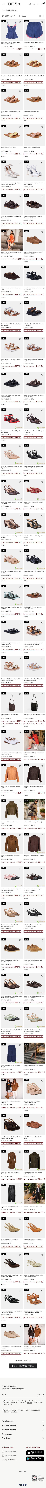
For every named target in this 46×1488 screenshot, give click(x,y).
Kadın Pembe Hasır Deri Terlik (32, 147)
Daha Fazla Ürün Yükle (23, 1366)
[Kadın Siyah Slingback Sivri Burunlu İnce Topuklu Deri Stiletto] (34, 454)
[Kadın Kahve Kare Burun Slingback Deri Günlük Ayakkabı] (34, 876)
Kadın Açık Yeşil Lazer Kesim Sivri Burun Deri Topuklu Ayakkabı (32, 1030)
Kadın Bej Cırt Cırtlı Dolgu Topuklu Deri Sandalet (10, 360)
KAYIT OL (41, 1394)
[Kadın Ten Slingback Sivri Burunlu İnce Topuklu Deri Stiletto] (12, 454)
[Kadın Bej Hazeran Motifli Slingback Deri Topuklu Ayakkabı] (34, 1263)
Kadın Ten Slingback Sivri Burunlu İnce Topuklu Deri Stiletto (11, 467)
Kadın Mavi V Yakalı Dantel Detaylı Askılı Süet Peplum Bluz (10, 43)
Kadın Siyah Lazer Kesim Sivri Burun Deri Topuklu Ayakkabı (33, 925)
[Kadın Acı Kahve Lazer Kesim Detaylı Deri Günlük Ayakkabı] (34, 984)
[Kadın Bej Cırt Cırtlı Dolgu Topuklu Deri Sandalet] (12, 347)
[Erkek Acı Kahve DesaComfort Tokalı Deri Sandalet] (12, 204)
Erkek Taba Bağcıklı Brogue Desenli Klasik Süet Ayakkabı (33, 253)
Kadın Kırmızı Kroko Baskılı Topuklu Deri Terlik (33, 503)
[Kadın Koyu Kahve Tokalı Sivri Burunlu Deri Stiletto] (12, 490)
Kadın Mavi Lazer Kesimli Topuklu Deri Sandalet (11, 608)
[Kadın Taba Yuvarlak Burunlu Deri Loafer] (34, 1124)
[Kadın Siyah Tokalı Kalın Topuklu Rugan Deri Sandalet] (34, 275)
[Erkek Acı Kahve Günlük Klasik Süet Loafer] (12, 275)
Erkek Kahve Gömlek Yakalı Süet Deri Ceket (34, 856)
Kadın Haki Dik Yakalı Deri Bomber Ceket (10, 822)
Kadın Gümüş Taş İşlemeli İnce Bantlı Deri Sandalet (33, 360)
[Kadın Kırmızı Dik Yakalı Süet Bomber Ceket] (34, 740)
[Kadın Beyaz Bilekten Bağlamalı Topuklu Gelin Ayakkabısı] (34, 170)
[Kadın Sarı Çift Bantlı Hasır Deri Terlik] (34, 63)
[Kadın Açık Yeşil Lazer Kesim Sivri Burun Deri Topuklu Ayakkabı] (34, 1017)
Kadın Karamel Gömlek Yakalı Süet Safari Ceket (10, 856)
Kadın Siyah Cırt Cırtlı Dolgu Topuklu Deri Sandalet (34, 324)
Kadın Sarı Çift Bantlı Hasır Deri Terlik (34, 76)
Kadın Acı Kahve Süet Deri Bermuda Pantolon (33, 1066)
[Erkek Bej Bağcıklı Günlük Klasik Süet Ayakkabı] (12, 1334)
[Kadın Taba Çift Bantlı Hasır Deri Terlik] (12, 63)
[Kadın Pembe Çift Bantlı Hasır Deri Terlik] (12, 99)
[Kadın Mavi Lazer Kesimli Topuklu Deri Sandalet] (12, 595)
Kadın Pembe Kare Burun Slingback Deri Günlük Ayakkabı (10, 889)
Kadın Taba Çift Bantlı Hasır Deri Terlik (11, 76)
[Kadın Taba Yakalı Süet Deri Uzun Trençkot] (12, 1160)
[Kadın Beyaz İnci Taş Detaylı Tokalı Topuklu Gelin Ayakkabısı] (12, 170)
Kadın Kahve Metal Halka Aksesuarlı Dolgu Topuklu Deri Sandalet (33, 643)
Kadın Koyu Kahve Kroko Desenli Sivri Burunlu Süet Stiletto (11, 1276)
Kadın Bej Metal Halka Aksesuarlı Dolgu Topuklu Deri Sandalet (11, 679)
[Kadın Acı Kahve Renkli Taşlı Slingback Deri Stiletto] (34, 418)
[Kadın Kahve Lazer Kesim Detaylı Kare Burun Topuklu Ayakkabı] (12, 984)
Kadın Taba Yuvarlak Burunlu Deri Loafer (33, 1137)
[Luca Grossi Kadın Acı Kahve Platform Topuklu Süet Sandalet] (12, 1124)
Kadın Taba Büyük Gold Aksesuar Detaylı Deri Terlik (33, 608)
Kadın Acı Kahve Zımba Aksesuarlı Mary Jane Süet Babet (33, 217)
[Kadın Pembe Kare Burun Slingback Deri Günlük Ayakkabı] (12, 876)
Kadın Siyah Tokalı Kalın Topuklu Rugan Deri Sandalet (34, 288)
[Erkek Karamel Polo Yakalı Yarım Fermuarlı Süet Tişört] (34, 1334)
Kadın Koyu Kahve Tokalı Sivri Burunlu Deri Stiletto (11, 503)
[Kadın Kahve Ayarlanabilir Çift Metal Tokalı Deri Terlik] (34, 383)
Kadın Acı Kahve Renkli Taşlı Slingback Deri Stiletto (34, 431)
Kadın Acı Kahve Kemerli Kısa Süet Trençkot (10, 1101)
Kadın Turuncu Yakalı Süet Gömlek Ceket (10, 787)
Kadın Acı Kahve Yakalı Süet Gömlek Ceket (33, 787)
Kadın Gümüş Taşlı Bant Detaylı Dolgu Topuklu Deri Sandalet (34, 679)
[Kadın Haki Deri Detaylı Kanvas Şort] (34, 809)
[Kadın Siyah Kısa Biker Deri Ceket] (34, 1194)
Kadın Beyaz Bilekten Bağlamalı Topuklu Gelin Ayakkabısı (34, 183)
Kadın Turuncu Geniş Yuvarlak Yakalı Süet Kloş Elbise (11, 253)
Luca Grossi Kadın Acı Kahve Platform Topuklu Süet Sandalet (11, 1137)
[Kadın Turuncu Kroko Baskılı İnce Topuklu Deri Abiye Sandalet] (34, 1298)
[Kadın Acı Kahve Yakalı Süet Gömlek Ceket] (34, 774)
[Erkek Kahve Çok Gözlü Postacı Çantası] (12, 702)
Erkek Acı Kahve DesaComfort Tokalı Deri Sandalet (11, 217)
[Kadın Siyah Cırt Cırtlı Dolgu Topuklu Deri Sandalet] (34, 311)
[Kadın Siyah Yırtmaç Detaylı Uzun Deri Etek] (12, 1194)
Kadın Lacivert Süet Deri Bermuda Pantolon (10, 1066)
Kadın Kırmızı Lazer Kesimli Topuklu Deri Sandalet (10, 431)
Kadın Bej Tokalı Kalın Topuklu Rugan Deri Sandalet (11, 324)
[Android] (35, 1458)
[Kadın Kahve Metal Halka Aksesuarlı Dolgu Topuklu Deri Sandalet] (34, 630)
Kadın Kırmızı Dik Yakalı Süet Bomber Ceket (34, 753)
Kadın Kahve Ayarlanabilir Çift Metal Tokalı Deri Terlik (33, 396)
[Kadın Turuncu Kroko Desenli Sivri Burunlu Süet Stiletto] (34, 1227)
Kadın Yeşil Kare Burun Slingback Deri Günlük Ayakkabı (11, 1030)
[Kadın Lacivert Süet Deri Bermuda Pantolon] (12, 1053)
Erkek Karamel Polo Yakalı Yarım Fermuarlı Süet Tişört (32, 1347)
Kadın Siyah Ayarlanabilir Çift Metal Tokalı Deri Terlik (10, 396)
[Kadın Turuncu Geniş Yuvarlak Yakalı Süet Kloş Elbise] (12, 240)
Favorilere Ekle (20, 22)
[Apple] (35, 1452)
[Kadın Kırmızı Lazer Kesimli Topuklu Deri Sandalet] (12, 418)
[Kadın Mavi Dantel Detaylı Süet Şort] (34, 30)
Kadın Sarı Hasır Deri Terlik (8, 147)
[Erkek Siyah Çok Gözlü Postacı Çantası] (34, 702)
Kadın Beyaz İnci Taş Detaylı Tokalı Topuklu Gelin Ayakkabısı (10, 183)
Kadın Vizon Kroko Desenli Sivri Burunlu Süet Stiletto (9, 1240)
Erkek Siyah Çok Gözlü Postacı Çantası (34, 714)
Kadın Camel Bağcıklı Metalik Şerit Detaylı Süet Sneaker (33, 961)
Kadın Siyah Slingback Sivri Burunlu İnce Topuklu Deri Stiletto (33, 467)
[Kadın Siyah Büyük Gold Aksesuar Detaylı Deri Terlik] (12, 630)
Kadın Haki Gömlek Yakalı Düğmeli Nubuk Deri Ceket (33, 1173)
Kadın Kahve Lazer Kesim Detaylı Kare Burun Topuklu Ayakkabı (11, 997)
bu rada (29, 1402)
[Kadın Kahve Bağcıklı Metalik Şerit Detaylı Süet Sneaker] (12, 948)
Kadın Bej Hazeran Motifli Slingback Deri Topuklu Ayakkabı (33, 1276)
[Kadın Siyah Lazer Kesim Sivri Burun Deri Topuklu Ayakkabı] (34, 912)
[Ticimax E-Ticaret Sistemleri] (23, 1485)
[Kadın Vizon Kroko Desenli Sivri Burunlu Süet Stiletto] (12, 1227)
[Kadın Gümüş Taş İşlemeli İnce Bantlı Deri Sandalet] (34, 347)
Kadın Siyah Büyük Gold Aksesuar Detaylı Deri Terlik (10, 643)
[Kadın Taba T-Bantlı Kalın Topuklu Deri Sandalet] (12, 523)
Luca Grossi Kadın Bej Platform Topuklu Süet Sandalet (32, 1101)
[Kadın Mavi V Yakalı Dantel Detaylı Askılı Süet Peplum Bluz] (12, 30)
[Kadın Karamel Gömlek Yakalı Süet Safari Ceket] (12, 843)
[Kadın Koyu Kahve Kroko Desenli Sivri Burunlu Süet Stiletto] (12, 1263)
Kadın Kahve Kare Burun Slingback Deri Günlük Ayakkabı (33, 889)
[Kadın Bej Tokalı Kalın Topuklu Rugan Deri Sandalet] (12, 311)
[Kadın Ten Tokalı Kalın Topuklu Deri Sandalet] (12, 559)
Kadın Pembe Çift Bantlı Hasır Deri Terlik (10, 112)
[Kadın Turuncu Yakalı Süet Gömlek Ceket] (12, 774)
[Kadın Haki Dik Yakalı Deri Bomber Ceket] (12, 809)
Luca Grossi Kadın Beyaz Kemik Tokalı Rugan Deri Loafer (11, 753)
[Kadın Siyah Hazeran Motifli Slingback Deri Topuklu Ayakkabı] (12, 1298)
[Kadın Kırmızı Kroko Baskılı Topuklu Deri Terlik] (34, 490)
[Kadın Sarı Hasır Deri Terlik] (12, 135)
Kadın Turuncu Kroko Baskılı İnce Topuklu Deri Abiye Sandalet (33, 1311)
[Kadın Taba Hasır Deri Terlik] (34, 99)
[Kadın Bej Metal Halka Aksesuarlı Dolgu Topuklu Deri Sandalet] (12, 666)
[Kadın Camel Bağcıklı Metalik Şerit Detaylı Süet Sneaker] (34, 948)
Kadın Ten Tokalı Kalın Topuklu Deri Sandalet (10, 572)
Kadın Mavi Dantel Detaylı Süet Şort (33, 42)
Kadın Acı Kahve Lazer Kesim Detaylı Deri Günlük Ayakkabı (34, 997)
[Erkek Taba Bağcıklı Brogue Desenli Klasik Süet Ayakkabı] (34, 240)
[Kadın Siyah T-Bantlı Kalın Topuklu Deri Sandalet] (34, 523)
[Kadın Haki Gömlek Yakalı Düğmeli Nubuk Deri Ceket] (34, 1160)
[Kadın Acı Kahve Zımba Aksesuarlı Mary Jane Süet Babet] (34, 204)
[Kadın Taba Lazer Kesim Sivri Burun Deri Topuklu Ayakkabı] (12, 912)
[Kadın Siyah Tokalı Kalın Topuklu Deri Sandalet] (34, 559)
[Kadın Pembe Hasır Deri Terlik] (34, 135)
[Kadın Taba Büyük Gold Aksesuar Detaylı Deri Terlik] (34, 595)
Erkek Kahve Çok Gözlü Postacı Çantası (9, 715)
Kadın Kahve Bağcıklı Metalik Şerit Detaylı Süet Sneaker (10, 961)
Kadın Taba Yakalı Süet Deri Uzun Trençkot (10, 1173)
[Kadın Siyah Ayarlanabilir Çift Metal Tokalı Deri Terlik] (12, 383)
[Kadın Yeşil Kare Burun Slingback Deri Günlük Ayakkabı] (12, 1017)
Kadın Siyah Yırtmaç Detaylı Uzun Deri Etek (11, 1206)
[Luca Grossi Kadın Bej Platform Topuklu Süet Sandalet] (34, 1089)
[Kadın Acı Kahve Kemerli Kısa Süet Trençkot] (12, 1089)
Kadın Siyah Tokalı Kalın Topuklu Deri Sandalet (34, 572)
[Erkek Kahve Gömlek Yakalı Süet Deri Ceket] (34, 843)
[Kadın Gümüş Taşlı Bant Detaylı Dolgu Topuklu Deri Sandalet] (34, 666)
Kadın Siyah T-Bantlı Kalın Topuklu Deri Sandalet (34, 536)
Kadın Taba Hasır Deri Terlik (31, 111)
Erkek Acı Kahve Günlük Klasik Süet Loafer (10, 288)
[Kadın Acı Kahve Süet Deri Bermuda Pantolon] (34, 1053)
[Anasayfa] (3, 10)
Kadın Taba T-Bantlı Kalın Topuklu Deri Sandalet (11, 536)
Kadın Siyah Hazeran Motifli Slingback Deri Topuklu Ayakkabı (11, 1311)
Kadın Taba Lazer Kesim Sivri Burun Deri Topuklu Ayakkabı (10, 925)
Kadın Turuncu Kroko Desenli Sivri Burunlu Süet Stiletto (33, 1240)
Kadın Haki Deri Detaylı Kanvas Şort (33, 822)
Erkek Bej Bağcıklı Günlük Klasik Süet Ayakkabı (11, 1347)
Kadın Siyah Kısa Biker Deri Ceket (33, 1206)
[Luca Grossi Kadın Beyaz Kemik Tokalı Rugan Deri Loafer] (12, 740)
